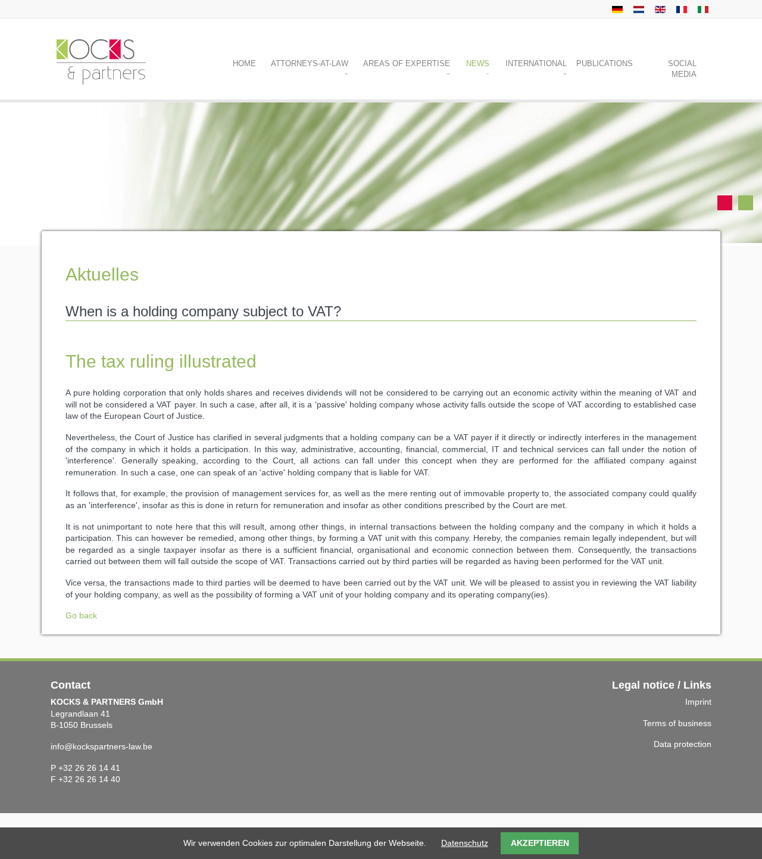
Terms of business (677, 723)
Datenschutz (464, 843)
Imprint (698, 702)
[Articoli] (701, 9)
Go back (81, 615)
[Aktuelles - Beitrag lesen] (616, 9)
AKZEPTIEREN (540, 843)
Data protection (682, 744)
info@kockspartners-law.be (101, 746)
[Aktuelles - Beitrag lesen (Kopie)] (637, 9)
